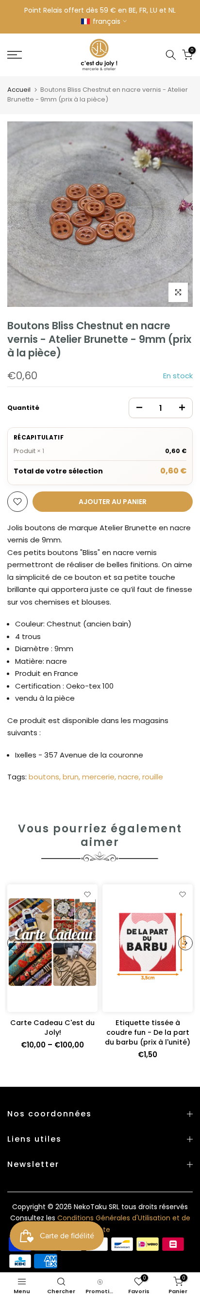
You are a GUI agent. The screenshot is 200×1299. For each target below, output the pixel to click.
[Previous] (14, 943)
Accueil (19, 89)
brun (71, 777)
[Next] (185, 943)
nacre (128, 777)
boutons (44, 777)
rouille (152, 777)
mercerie (98, 777)
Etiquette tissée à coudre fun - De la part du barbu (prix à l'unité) (147, 1032)
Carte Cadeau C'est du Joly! (52, 1027)
